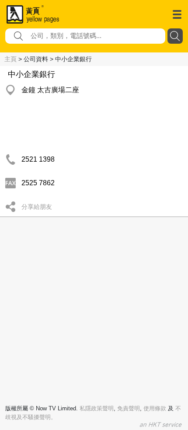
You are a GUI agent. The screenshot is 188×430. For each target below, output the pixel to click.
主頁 (10, 58)
